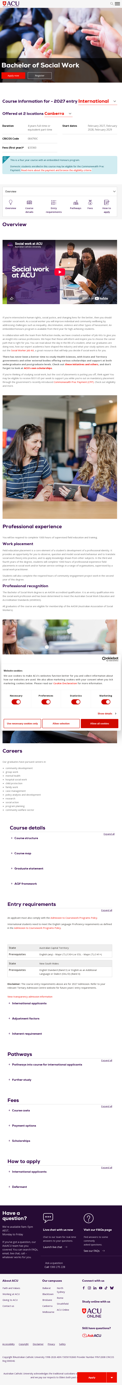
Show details (105, 713)
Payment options (24, 1125)
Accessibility (8, 1344)
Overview (10, 191)
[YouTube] (100, 1288)
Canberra (47, 1305)
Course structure (26, 838)
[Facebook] (83, 1288)
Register (39, 75)
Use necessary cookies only (22, 723)
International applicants (29, 1003)
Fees (90, 208)
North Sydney (61, 1289)
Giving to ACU (10, 1299)
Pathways (75, 208)
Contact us (8, 1305)
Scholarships (21, 1140)
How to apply (106, 209)
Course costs (21, 1110)
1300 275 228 (57, 1267)
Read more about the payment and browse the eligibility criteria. (56, 170)
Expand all (109, 833)
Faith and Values (11, 1288)
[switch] (46, 701)
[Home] (16, 7)
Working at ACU (11, 1294)
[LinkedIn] (94, 1288)
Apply (91, 1377)
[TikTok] (106, 1288)
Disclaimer (38, 1344)
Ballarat (46, 1288)
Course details (29, 209)
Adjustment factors (25, 1018)
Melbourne (48, 1311)
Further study (21, 1079)
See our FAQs (92, 1251)
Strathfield (62, 1303)
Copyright (24, 1344)
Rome (60, 1297)
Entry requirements (54, 209)
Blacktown (48, 1294)
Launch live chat (52, 1247)
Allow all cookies (99, 723)
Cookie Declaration (65, 683)
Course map (22, 853)
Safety (62, 1344)
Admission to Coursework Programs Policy (74, 917)
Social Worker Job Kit (22, 350)
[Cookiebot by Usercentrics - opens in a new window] (104, 659)
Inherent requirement (27, 1033)
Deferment (19, 1186)
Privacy (51, 1344)
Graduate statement (28, 868)
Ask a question (54, 1263)
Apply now (13, 75)
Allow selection (61, 723)
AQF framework (25, 883)
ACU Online (63, 1309)
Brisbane (47, 1299)
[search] (111, 3)
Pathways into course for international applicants (47, 1064)
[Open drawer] (111, 1377)
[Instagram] (89, 1288)
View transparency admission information (29, 996)
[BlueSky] (112, 1288)
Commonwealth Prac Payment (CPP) (74, 382)
